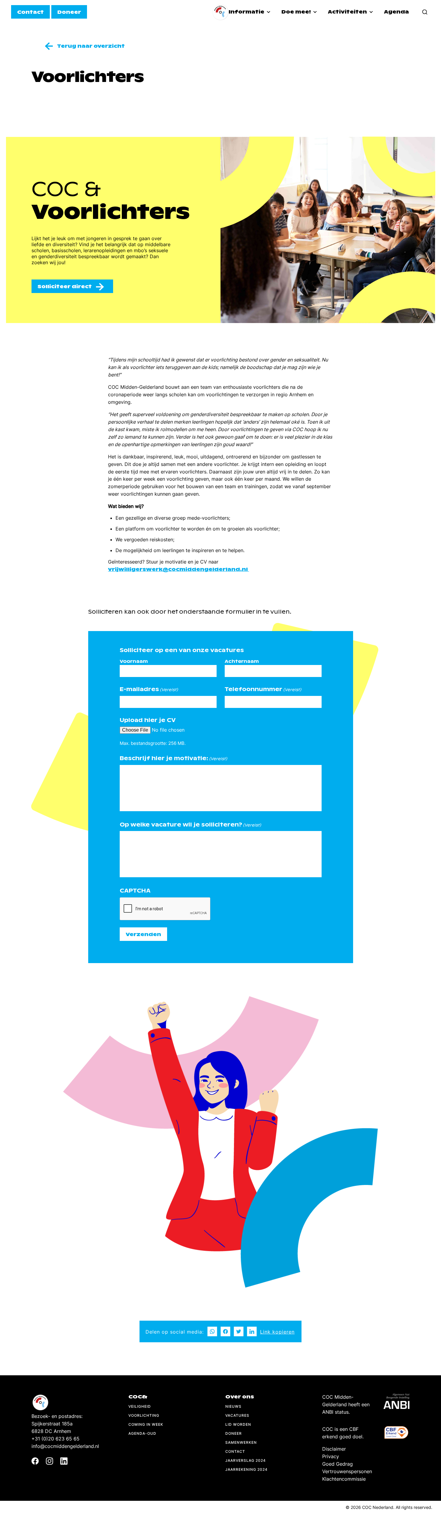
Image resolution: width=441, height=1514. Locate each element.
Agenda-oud (142, 1433)
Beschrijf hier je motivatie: (173, 758)
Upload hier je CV (148, 720)
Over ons (239, 1397)
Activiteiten (348, 12)
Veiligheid (139, 1406)
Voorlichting (143, 1415)
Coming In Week (145, 1424)
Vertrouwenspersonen (347, 1471)
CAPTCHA (135, 890)
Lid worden (238, 1424)
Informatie (247, 12)
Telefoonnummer (263, 689)
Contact (235, 1451)
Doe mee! (296, 12)
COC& (137, 1397)
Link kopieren (277, 1332)
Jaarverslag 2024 (245, 1460)
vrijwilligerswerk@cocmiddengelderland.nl (178, 569)
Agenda (396, 12)
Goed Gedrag (337, 1464)
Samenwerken (241, 1442)
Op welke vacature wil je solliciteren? (190, 824)
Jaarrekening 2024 (246, 1469)
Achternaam (242, 661)
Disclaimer (334, 1449)
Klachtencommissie (344, 1479)
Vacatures (237, 1415)
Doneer (233, 1433)
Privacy (330, 1456)
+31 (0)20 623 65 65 (56, 1439)
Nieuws (233, 1406)
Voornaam (134, 661)
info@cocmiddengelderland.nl (65, 1446)
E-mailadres (149, 689)
